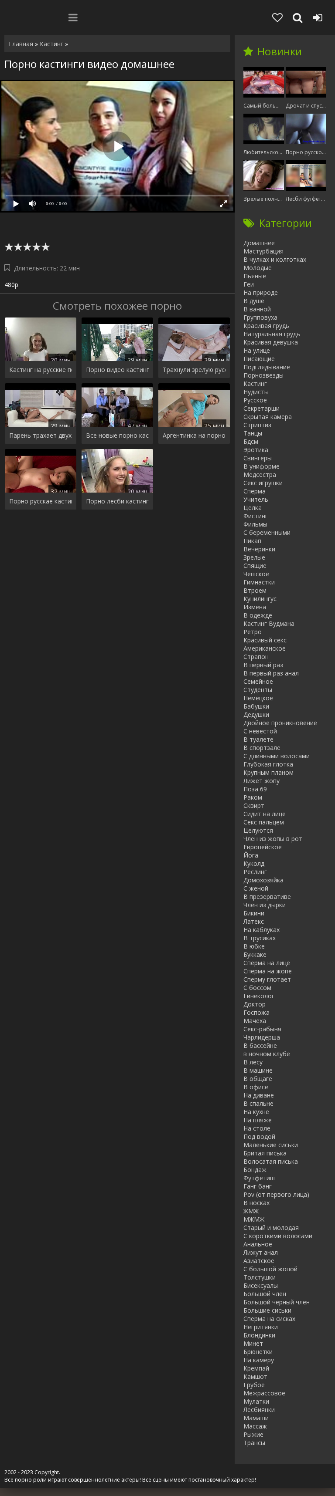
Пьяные (254, 276)
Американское (264, 648)
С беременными (267, 532)
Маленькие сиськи (270, 1145)
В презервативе (267, 896)
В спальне (258, 1103)
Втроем (255, 590)
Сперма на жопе (267, 971)
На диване (258, 1095)
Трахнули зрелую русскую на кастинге (194, 369)
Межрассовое (264, 1393)
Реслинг (255, 872)
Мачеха (254, 1020)
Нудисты (256, 392)
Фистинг (255, 516)
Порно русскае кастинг (40, 501)
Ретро (252, 632)
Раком (252, 797)
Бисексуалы (260, 1285)
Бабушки (256, 706)
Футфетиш (259, 1178)
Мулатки (256, 1401)
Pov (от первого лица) (276, 1194)
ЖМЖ (251, 1211)
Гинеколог (258, 996)
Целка (252, 507)
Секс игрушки (263, 483)
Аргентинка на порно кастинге (194, 435)
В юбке (254, 946)
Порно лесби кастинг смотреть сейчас (117, 501)
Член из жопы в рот (272, 838)
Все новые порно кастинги (117, 435)
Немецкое (258, 698)
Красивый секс (265, 640)
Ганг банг (257, 1186)
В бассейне (260, 1045)
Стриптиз (257, 425)
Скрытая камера (267, 416)
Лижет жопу (261, 781)
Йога (250, 855)
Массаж (255, 1426)
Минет (253, 1343)
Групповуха (260, 317)
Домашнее (259, 243)
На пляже (257, 1120)
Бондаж (255, 1169)
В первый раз (263, 665)
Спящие (255, 565)
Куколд (253, 863)
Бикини (253, 913)
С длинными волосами (276, 756)
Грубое (254, 1385)
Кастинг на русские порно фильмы (40, 369)
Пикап (252, 541)
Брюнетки (258, 1351)
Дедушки (256, 714)
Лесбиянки (259, 1409)
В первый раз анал (271, 673)
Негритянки (260, 1327)
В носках (256, 1203)
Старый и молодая (271, 1227)
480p (11, 284)
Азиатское (258, 1260)
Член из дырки (264, 905)
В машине (258, 1070)
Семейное (258, 681)
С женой (255, 888)
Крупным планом (268, 772)
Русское (255, 400)
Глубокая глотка (268, 764)
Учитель (255, 499)
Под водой (259, 1136)
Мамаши (256, 1418)
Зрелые (254, 557)
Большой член (264, 1294)
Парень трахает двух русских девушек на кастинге (40, 435)
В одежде (257, 615)
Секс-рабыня (262, 1029)
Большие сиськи (267, 1310)
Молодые (257, 267)
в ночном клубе (266, 1054)
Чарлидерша (261, 1037)
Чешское (256, 574)
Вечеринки (259, 549)
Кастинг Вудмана (268, 623)
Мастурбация (263, 251)
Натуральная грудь (271, 334)
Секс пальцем (263, 822)
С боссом (257, 987)
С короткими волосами (277, 1236)
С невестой (260, 731)
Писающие (259, 359)
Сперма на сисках (269, 1318)
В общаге (257, 1078)
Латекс (253, 921)
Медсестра (259, 474)
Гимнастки (259, 582)
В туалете (258, 739)
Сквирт (253, 805)
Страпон (256, 656)
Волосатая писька (270, 1161)
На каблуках (261, 929)
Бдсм (250, 441)
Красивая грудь (266, 325)
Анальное (257, 1244)
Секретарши (261, 408)
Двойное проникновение (280, 723)
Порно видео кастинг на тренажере (117, 369)
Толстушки (259, 1277)
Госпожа (256, 1012)
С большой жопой (270, 1269)
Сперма (254, 491)
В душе (253, 301)
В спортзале (261, 747)
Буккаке (255, 954)
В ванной (257, 309)
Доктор (254, 1004)
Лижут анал (260, 1252)
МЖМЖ (253, 1219)
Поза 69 (255, 789)
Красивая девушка (270, 342)
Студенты (257, 690)
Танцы (252, 433)
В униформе (261, 466)
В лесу (253, 1062)
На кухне (256, 1112)
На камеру (258, 1360)
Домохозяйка (263, 880)
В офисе (255, 1087)
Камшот (255, 1376)
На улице (256, 350)
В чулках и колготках (274, 259)
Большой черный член (276, 1302)
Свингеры (257, 458)
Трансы (254, 1443)
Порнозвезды (263, 375)
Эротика (255, 450)
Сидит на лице (264, 814)
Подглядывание (266, 367)
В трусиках (259, 938)
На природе (260, 292)
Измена (254, 607)
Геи (248, 284)
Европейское (262, 847)
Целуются (258, 830)
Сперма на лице (266, 963)
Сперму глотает (267, 979)
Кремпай (256, 1368)
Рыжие (253, 1434)
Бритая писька (265, 1153)
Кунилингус (260, 598)
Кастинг (255, 383)
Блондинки (259, 1335)
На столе (256, 1128)
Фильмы (255, 524)
